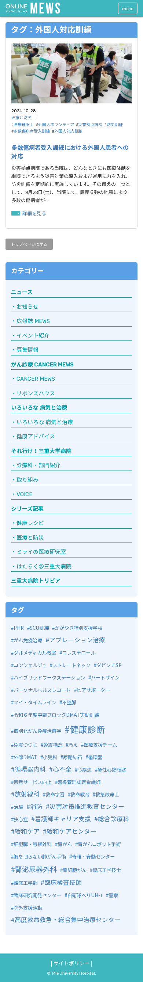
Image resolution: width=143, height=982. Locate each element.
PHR (19, 627)
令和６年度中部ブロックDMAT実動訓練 (56, 714)
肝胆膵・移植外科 (33, 844)
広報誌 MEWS (33, 321)
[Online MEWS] (33, 8)
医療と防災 (21, 117)
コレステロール (78, 652)
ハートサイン (105, 677)
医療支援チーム (100, 744)
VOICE (24, 494)
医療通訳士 (24, 124)
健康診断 (87, 729)
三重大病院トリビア (35, 581)
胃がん (65, 844)
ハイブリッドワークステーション (49, 677)
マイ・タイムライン (35, 702)
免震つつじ (25, 744)
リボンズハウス (35, 393)
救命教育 (79, 794)
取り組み (27, 480)
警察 (113, 895)
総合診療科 (113, 818)
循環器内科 (30, 768)
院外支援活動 (28, 907)
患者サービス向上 (33, 782)
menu (127, 8)
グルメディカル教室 (35, 652)
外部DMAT (25, 757)
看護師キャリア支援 (63, 818)
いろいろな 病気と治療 (39, 407)
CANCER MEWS (35, 379)
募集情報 (27, 350)
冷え (73, 744)
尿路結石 (72, 757)
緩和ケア (27, 831)
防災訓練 (115, 124)
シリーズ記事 (27, 509)
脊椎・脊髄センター (93, 856)
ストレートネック (71, 665)
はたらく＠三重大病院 (44, 566)
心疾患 (84, 769)
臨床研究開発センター (37, 895)
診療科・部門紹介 (38, 465)
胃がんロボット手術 (99, 844)
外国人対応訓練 (68, 131)
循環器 (95, 757)
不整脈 (69, 702)
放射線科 (27, 793)
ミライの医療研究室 (41, 552)
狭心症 (21, 819)
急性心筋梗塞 (112, 769)
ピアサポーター (93, 689)
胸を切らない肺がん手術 (40, 856)
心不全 (62, 768)
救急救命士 (107, 794)
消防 (36, 806)
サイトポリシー (71, 963)
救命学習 (55, 794)
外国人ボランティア (56, 124)
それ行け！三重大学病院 (41, 451)
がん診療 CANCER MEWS (42, 364)
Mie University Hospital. (74, 973)
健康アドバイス (35, 436)
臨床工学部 (25, 882)
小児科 (50, 757)
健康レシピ (30, 523)
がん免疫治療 (28, 640)
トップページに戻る (29, 244)
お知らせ (27, 307)
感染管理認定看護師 (79, 782)
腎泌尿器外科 (36, 869)
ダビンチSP (109, 665)
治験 (18, 806)
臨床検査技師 (63, 882)
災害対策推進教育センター (87, 806)
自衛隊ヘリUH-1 (85, 895)
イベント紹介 (33, 335)
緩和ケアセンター (71, 831)
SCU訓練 (39, 627)
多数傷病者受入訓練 (32, 131)
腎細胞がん (75, 870)
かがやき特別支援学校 (78, 627)
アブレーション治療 (77, 639)
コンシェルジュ (30, 665)
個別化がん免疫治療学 (37, 730)
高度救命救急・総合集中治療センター (68, 919)
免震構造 (52, 744)
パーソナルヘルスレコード (42, 689)
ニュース (22, 292)
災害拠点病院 (90, 124)
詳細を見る (34, 213)
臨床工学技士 (106, 870)
